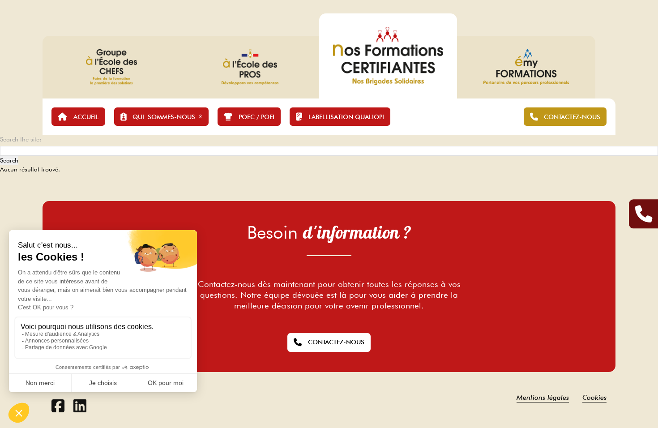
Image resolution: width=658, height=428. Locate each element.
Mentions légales (543, 397)
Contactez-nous (336, 342)
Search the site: (20, 139)
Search (9, 160)
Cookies (594, 397)
